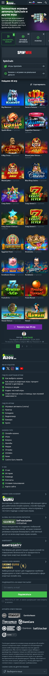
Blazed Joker (10, 180)
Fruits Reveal (34, 298)
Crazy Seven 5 (34, 226)
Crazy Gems (10, 203)
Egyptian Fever (11, 252)
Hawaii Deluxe (11, 321)
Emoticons (33, 252)
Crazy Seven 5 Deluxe (10, 227)
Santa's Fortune (35, 107)
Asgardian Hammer (33, 131)
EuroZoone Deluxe (13, 275)
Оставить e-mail (10, 585)
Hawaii (32, 321)
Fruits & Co (10, 298)
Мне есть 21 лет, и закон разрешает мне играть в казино (26, 600)
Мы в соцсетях (8, 365)
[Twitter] (8, 368)
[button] (24, 671)
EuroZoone (33, 275)
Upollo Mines (11, 130)
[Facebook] (3, 368)
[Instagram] (12, 368)
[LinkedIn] (17, 368)
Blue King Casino (35, 180)
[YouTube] (21, 368)
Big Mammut (11, 107)
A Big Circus (10, 155)
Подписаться (24, 594)
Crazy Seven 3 (34, 203)
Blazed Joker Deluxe (33, 156)
